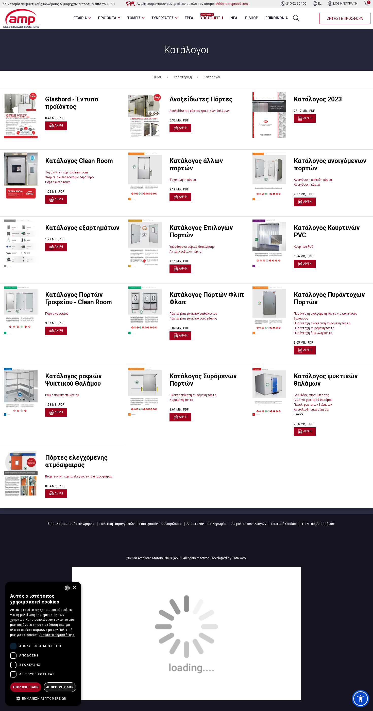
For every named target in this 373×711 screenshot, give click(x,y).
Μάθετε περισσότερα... (233, 4)
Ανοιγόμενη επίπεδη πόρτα (313, 180)
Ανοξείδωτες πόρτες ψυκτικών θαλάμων (199, 111)
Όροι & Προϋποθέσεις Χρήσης (71, 524)
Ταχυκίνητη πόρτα (182, 180)
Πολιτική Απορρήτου (318, 524)
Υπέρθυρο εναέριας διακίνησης (192, 246)
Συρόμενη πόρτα (181, 400)
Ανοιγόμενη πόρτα (307, 184)
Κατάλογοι (212, 77)
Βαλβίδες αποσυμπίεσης (311, 395)
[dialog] (43, 644)
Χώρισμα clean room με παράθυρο (69, 177)
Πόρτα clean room (58, 182)
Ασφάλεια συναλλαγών (248, 524)
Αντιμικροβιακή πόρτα (185, 251)
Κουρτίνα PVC (304, 246)
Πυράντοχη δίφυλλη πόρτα (313, 333)
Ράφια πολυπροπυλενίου (62, 395)
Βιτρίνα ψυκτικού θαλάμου (313, 400)
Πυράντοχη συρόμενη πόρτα (314, 328)
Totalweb (239, 558)
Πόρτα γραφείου (57, 313)
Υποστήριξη (183, 77)
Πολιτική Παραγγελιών (116, 524)
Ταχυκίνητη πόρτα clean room (66, 172)
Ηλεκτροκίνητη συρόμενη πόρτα (192, 395)
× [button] (74, 588)
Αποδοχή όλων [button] (25, 687)
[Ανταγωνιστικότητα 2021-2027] (186, 633)
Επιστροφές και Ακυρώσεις (160, 524)
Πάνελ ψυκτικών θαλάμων (313, 404)
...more (298, 414)
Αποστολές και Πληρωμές (207, 524)
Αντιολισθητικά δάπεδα (311, 409)
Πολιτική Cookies (284, 524)
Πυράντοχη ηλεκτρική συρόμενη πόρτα (322, 323)
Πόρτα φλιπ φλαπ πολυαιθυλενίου (193, 313)
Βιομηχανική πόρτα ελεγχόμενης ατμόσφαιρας (78, 476)
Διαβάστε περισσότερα (57, 635)
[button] (360, 698)
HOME (157, 77)
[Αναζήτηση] (296, 18)
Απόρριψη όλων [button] (60, 687)
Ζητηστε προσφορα (345, 18)
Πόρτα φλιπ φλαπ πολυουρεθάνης (193, 318)
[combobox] (67, 588)
